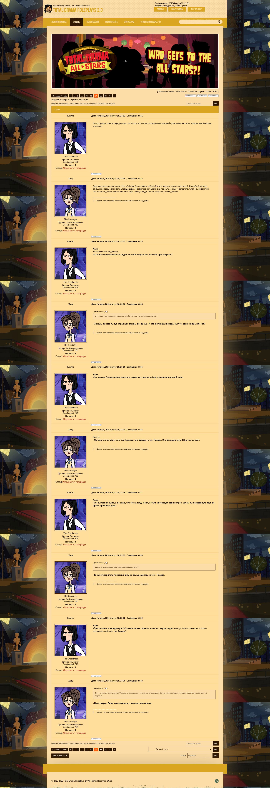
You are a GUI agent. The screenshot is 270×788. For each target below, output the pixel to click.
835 (141, 367)
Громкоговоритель (79, 99)
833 (141, 241)
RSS (185, 6)
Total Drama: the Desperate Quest (83, 103)
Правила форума (196, 91)
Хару (70, 179)
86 (106, 96)
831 (141, 116)
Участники (181, 91)
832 (141, 179)
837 (141, 492)
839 (141, 618)
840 (141, 681)
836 (141, 430)
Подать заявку (177, 9)
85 (101, 96)
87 (110, 96)
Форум (54, 103)
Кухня (112, 103)
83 (91, 96)
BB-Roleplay (63, 103)
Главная (160, 9)
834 (141, 304)
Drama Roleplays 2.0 (78, 10)
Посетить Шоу (196, 9)
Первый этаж (103, 103)
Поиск (208, 91)
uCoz (109, 781)
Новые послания (166, 91)
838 (141, 555)
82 (87, 96)
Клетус (70, 116)
